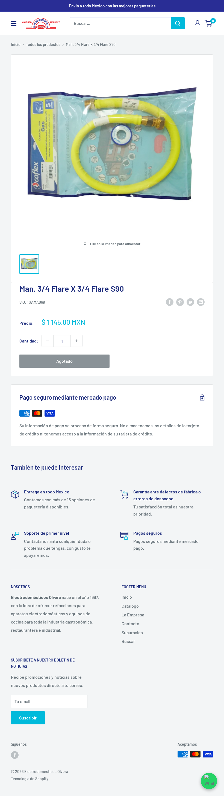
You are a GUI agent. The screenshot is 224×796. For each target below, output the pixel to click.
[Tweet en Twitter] (190, 301)
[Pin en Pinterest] (180, 301)
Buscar (128, 641)
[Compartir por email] (201, 301)
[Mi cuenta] (197, 23)
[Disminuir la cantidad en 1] (47, 341)
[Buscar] (178, 23)
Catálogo (130, 605)
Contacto (130, 623)
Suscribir (28, 717)
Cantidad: (28, 340)
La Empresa (133, 614)
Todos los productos (43, 44)
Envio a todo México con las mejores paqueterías (112, 5)
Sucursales (132, 632)
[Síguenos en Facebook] (15, 755)
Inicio (15, 44)
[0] (208, 23)
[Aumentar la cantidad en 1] (76, 341)
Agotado (64, 361)
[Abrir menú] (13, 23)
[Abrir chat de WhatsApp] (209, 781)
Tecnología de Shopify (29, 778)
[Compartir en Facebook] (169, 301)
